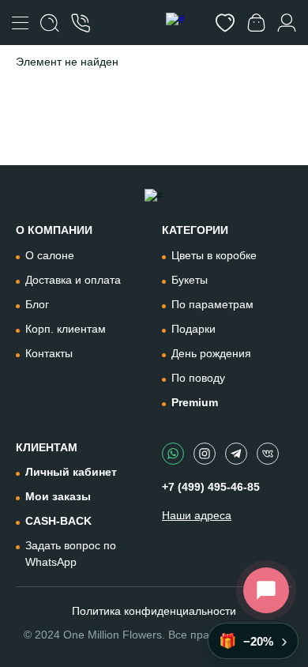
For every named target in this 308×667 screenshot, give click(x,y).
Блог (37, 304)
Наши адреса (196, 515)
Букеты (189, 279)
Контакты (49, 353)
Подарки (193, 328)
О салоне (49, 255)
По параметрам (212, 304)
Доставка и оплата (73, 279)
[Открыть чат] (266, 590)
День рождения (211, 353)
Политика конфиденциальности (154, 611)
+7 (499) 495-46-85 (211, 486)
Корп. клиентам (65, 328)
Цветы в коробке (214, 255)
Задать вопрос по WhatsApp (70, 553)
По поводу (198, 377)
